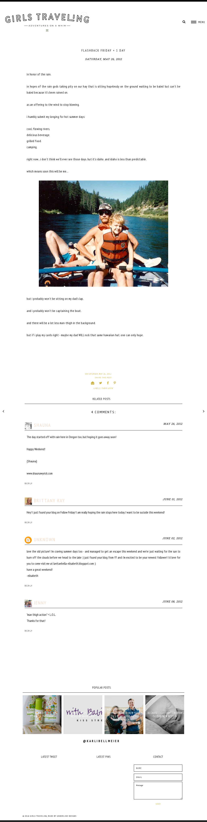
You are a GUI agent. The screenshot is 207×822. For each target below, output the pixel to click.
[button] (198, 22)
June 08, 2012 (172, 602)
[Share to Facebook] (108, 383)
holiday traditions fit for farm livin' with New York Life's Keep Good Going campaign (124, 715)
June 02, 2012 (172, 538)
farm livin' (108, 388)
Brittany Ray (49, 500)
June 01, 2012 (172, 499)
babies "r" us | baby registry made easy (83, 714)
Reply (29, 483)
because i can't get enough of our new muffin (165, 714)
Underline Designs (66, 816)
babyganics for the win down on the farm (42, 714)
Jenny (40, 603)
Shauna (42, 425)
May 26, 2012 (172, 424)
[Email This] (92, 383)
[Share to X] (100, 383)
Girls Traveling (38, 816)
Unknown (45, 539)
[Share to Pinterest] (115, 383)
